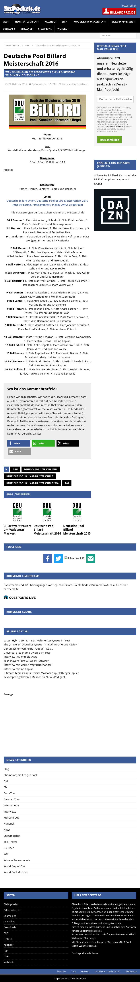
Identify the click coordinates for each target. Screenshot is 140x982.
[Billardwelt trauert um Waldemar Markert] (17, 511)
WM (6, 854)
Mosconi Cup (12, 817)
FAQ (6, 933)
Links (6, 956)
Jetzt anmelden (109, 139)
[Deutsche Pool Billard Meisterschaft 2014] (47, 511)
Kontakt (61, 971)
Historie (8, 939)
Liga (64, 21)
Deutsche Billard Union (21, 200)
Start (6, 21)
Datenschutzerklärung (115, 126)
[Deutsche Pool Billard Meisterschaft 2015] (77, 511)
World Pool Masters (15, 872)
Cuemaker (9, 28)
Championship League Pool (20, 775)
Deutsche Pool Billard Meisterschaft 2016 (32, 483)
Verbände (26, 28)
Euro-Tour (10, 793)
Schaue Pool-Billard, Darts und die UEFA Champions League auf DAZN (115, 179)
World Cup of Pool (15, 866)
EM (5, 787)
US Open (9, 848)
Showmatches (12, 835)
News (7, 829)
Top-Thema (11, 841)
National (9, 823)
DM (54, 84)
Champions (45, 28)
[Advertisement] (70, 722)
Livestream (76, 204)
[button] (18, 443)
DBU (15, 469)
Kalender (50, 21)
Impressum (131, 971)
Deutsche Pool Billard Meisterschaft (29, 476)
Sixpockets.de (39, 84)
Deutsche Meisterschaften (40, 469)
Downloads (10, 927)
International (12, 805)
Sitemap (85, 971)
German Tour (12, 799)
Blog (6, 769)
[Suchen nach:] (118, 35)
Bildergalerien (11, 904)
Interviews (10, 811)
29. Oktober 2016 (17, 84)
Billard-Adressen (122, 21)
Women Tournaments (17, 860)
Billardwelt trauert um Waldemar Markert (17, 529)
